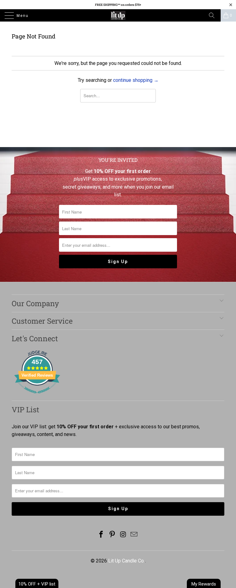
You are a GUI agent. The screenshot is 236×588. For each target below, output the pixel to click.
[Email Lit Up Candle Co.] (134, 535)
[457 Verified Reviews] (37, 396)
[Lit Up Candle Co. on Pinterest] (112, 535)
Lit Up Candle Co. (126, 561)
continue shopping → (136, 80)
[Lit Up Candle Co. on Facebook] (101, 535)
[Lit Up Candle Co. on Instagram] (123, 535)
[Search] (213, 15)
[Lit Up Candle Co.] (118, 15)
